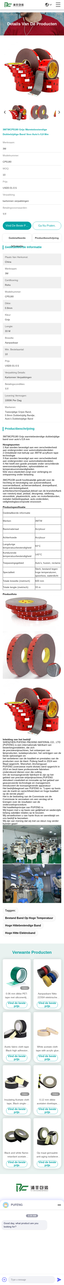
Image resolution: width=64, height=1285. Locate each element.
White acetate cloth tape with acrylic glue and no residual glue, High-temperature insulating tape (47, 1048)
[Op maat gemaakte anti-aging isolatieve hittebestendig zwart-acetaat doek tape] (47, 1134)
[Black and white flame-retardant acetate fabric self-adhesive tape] (16, 1134)
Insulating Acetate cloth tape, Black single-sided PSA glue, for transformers (16, 1101)
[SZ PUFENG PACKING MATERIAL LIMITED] (14, 5)
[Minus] (59, 1205)
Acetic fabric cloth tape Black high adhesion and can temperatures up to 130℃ (16, 1048)
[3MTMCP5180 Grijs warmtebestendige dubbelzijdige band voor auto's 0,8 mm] (32, 69)
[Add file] (4, 1279)
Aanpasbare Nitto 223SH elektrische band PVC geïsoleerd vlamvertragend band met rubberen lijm (47, 995)
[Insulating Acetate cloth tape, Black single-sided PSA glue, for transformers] (16, 1081)
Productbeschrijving (47, 238)
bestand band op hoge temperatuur (29, 918)
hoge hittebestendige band (23, 925)
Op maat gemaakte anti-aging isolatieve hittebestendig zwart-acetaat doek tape (47, 1154)
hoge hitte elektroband (20, 933)
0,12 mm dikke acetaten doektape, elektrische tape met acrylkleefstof (47, 1101)
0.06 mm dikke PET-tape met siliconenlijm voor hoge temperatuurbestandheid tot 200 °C (16, 995)
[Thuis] (32, 1191)
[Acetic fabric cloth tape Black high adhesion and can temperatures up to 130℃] (16, 1028)
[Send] (59, 1279)
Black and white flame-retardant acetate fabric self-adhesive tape (16, 1154)
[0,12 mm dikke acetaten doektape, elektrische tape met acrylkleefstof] (47, 1081)
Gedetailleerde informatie (17, 239)
